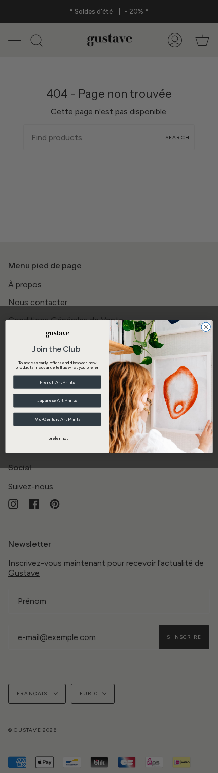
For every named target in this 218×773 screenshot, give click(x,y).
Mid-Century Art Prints (57, 418)
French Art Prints (57, 381)
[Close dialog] (205, 326)
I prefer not (57, 437)
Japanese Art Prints (57, 399)
